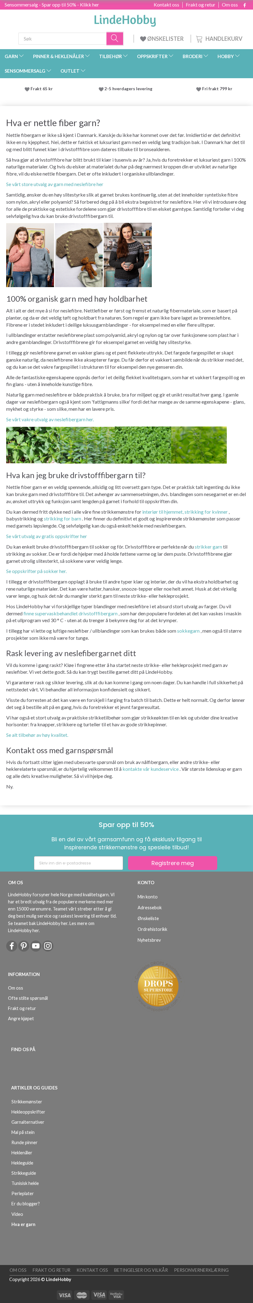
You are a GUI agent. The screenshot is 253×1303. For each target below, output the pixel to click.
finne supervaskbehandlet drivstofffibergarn (70, 613)
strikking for (57, 518)
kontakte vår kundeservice (150, 769)
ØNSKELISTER (165, 38)
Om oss (230, 4)
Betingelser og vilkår (141, 1270)
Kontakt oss (166, 4)
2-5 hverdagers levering (129, 88)
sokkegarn (188, 631)
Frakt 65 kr (42, 88)
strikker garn (208, 547)
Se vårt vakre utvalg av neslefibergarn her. (50, 419)
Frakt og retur (200, 4)
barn (76, 518)
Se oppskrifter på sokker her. (36, 571)
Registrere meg (172, 863)
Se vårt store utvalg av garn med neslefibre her (54, 184)
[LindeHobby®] (125, 19)
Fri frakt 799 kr (216, 88)
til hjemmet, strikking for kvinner (193, 512)
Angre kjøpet (21, 1018)
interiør (150, 512)
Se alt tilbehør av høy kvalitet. (37, 735)
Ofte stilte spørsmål (28, 998)
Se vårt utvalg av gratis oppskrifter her (46, 536)
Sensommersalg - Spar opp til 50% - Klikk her (52, 4)
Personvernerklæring (201, 1270)
